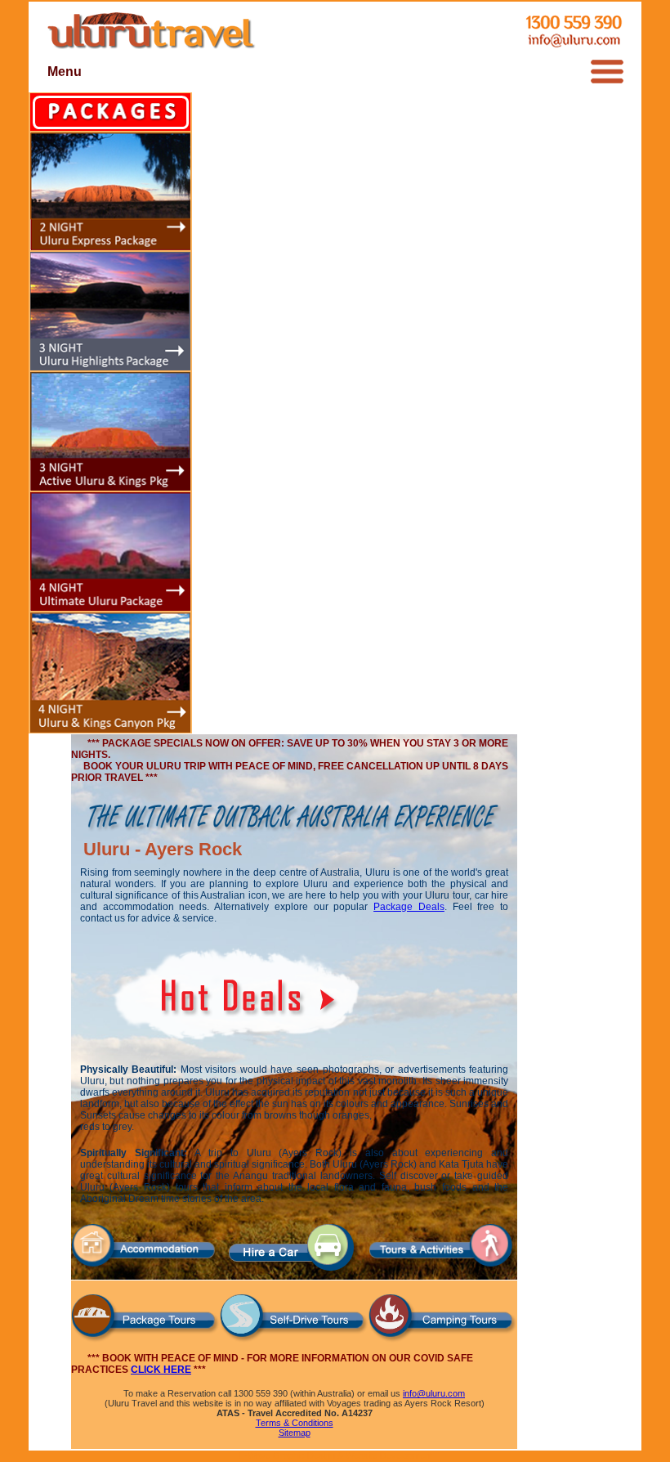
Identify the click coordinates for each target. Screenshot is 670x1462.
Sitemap (294, 1432)
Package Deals (408, 907)
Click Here (161, 1369)
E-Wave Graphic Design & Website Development (335, 1455)
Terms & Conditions (294, 1423)
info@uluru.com (434, 1393)
